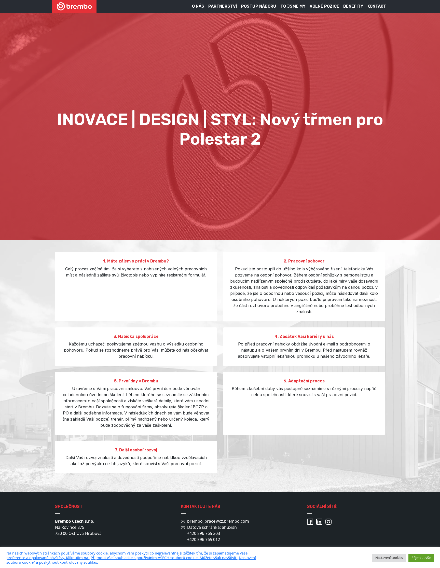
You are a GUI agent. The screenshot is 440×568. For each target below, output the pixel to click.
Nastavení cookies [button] (389, 557)
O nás (198, 6)
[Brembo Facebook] (311, 521)
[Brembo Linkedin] (320, 521)
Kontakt (376, 6)
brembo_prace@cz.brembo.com (218, 521)
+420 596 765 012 (203, 539)
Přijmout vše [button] (421, 557)
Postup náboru (258, 6)
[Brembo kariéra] (74, 6)
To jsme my (293, 6)
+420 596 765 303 (203, 533)
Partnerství (222, 6)
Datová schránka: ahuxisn (212, 527)
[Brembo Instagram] (329, 521)
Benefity (353, 6)
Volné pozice (324, 6)
